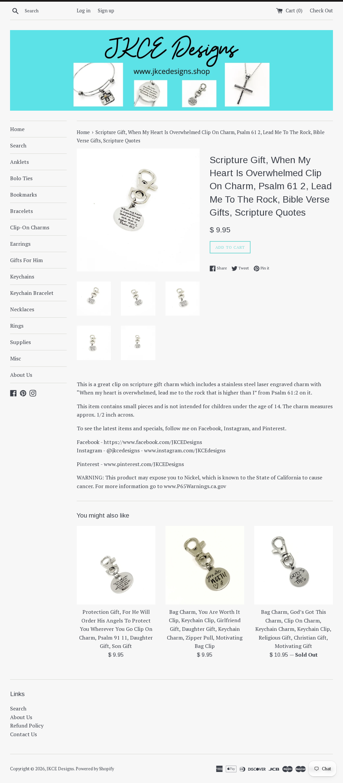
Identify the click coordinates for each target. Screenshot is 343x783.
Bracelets (21, 211)
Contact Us (23, 734)
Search (18, 145)
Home (17, 129)
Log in (83, 10)
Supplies (20, 342)
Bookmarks (23, 194)
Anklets (19, 161)
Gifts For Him (26, 260)
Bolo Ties (21, 178)
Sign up (106, 10)
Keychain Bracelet (32, 293)
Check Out (321, 10)
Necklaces (22, 309)
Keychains (22, 276)
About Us (21, 374)
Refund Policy (27, 725)
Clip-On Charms (29, 227)
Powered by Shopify (95, 769)
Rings (16, 325)
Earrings (20, 243)
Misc (15, 358)
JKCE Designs (60, 769)
